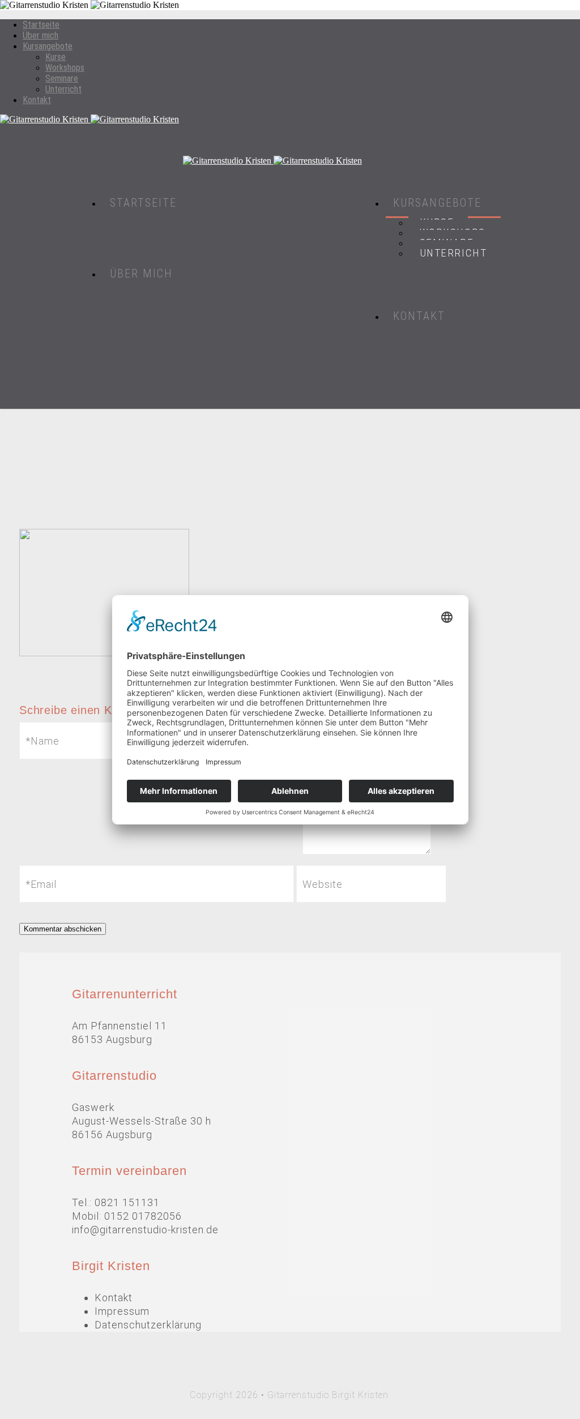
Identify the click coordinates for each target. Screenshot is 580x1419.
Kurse (55, 57)
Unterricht (63, 89)
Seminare (61, 78)
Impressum (122, 1311)
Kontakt (37, 100)
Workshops (64, 67)
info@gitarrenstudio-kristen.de (145, 1230)
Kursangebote (47, 46)
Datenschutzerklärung (148, 1325)
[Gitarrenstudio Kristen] (290, 119)
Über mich (40, 35)
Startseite (41, 24)
